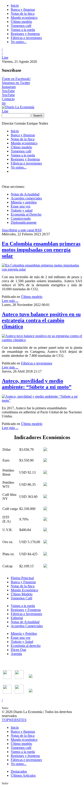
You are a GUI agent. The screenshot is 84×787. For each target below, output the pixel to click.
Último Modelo (21, 594)
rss (4, 103)
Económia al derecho (26, 646)
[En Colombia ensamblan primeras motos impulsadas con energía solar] (42, 269)
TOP (14, 720)
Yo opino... (18, 42)
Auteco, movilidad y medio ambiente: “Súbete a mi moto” (36, 384)
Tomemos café (21, 26)
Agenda (16, 654)
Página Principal (22, 578)
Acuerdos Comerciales (27, 626)
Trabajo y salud (21, 210)
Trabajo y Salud (22, 642)
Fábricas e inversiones (26, 38)
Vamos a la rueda (23, 30)
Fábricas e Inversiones (26, 614)
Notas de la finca (22, 13)
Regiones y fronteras (25, 34)
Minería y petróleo (24, 202)
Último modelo (21, 22)
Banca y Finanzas (23, 582)
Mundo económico (24, 18)
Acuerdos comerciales (26, 198)
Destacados (19, 771)
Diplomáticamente (24, 222)
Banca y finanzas (23, 9)
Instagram (9, 87)
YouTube (8, 91)
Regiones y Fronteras (26, 610)
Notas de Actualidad (25, 194)
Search (37, 115)
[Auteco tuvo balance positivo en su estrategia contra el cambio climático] (42, 340)
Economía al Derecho (26, 214)
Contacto (8, 99)
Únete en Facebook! (16, 79)
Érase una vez (20, 206)
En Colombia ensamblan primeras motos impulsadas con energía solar (41, 250)
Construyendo (21, 218)
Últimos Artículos (23, 775)
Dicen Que (18, 650)
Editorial (17, 618)
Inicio (15, 5)
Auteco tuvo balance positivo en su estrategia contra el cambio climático (41, 320)
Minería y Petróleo (24, 633)
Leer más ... (10, 301)
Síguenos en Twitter (16, 83)
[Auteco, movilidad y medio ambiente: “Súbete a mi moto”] (42, 400)
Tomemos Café (21, 598)
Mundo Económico (24, 590)
